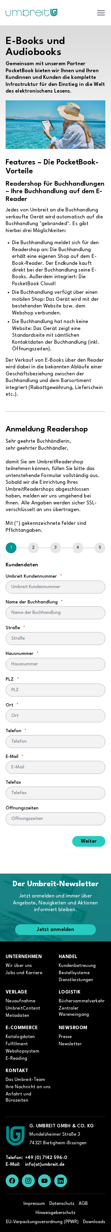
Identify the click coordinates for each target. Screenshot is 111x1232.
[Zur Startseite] (15, 1136)
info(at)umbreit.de (44, 1164)
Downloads (94, 1222)
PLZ (12, 679)
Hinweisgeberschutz (55, 1213)
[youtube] (44, 1180)
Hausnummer (22, 653)
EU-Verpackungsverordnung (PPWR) (42, 1222)
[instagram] (28, 1180)
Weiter (89, 841)
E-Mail (14, 756)
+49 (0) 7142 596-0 (46, 1158)
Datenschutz (61, 1203)
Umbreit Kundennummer (34, 576)
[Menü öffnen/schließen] (101, 12)
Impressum (34, 1203)
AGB (83, 1203)
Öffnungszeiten (22, 808)
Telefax (13, 782)
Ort (12, 705)
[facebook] (12, 1180)
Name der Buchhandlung (34, 602)
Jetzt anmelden (55, 929)
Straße (15, 628)
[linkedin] (60, 1180)
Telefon (16, 731)
